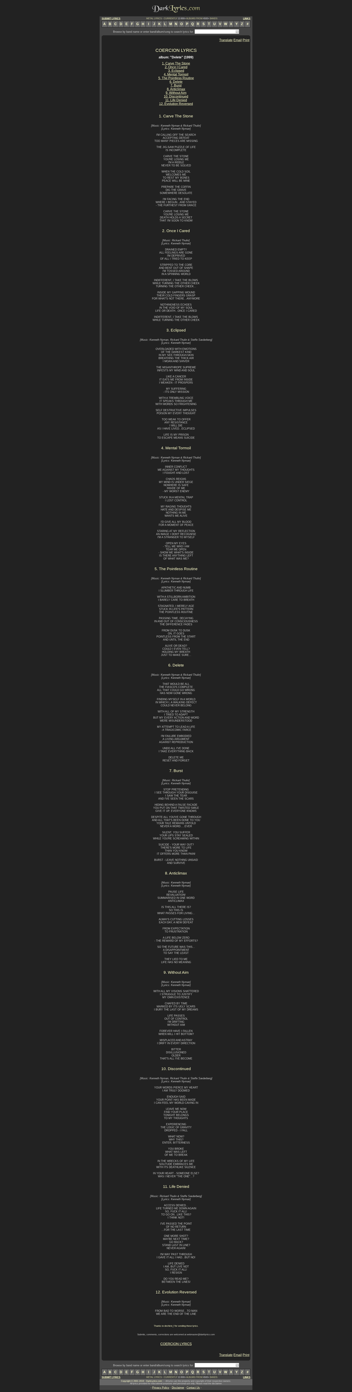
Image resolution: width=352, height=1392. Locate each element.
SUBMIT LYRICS (111, 18)
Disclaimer (178, 1387)
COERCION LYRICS (176, 50)
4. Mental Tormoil (176, 74)
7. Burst (176, 85)
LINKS (246, 18)
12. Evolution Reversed (176, 104)
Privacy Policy (160, 1387)
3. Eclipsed (176, 70)
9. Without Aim (176, 93)
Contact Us (193, 1387)
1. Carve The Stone (176, 63)
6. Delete (176, 81)
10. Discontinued (176, 96)
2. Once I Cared (176, 67)
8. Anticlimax (176, 89)
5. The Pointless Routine (176, 78)
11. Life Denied (176, 100)
